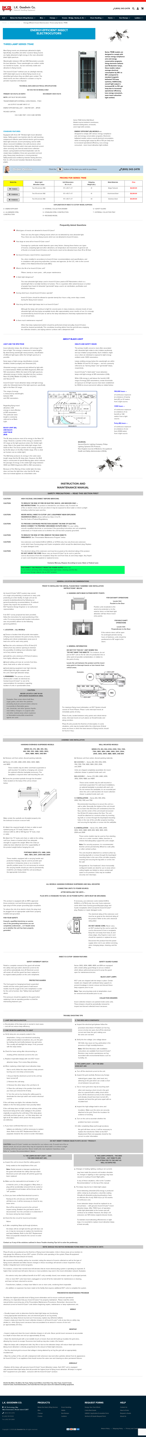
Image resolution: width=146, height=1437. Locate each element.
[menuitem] (22, 18)
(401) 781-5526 (9, 1416)
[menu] (73, 18)
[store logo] (25, 8)
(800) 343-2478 (122, 8)
